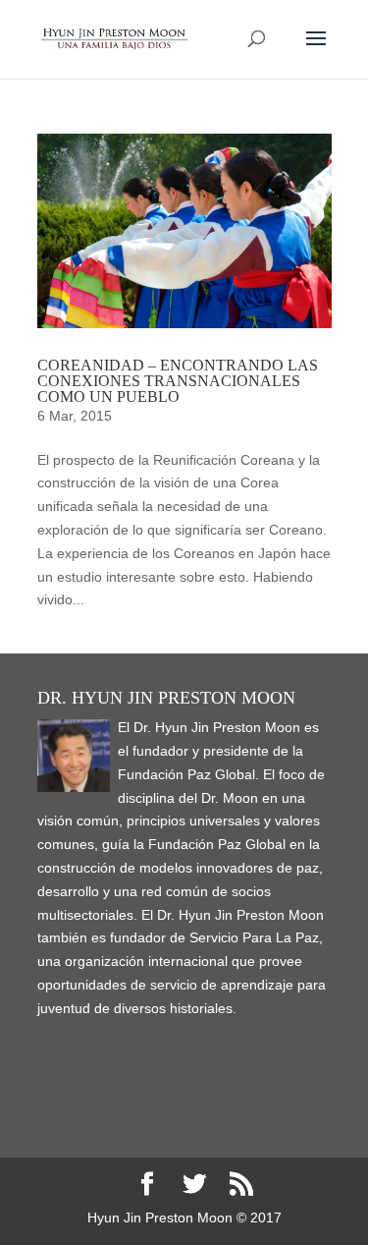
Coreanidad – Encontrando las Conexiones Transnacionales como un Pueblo (177, 381)
